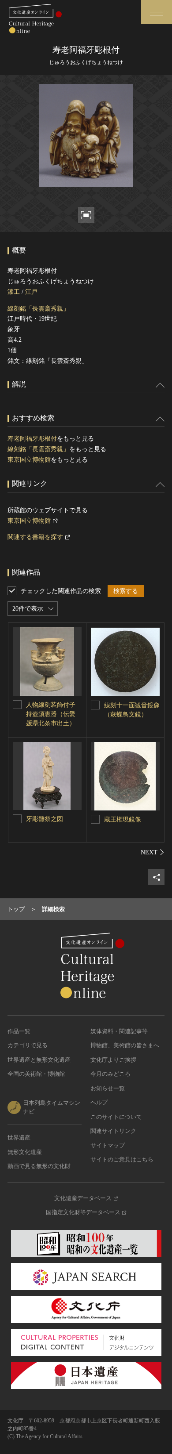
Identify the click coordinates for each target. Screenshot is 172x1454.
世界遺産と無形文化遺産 (39, 1059)
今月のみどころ (110, 1074)
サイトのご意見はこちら (121, 1159)
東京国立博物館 (29, 459)
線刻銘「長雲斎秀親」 (38, 308)
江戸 (31, 292)
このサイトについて (116, 1117)
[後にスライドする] (153, 852)
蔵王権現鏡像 (122, 819)
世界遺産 (18, 1137)
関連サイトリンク (113, 1131)
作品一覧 (18, 1031)
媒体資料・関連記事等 (119, 1031)
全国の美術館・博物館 (36, 1074)
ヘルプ (99, 1102)
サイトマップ (107, 1145)
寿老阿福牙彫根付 (32, 438)
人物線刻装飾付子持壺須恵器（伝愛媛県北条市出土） (50, 714)
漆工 (13, 292)
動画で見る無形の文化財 (39, 1166)
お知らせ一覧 (107, 1088)
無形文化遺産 (24, 1152)
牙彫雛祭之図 (44, 819)
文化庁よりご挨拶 (113, 1059)
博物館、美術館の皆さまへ (124, 1045)
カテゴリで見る (27, 1045)
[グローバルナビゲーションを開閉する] (156, 12)
